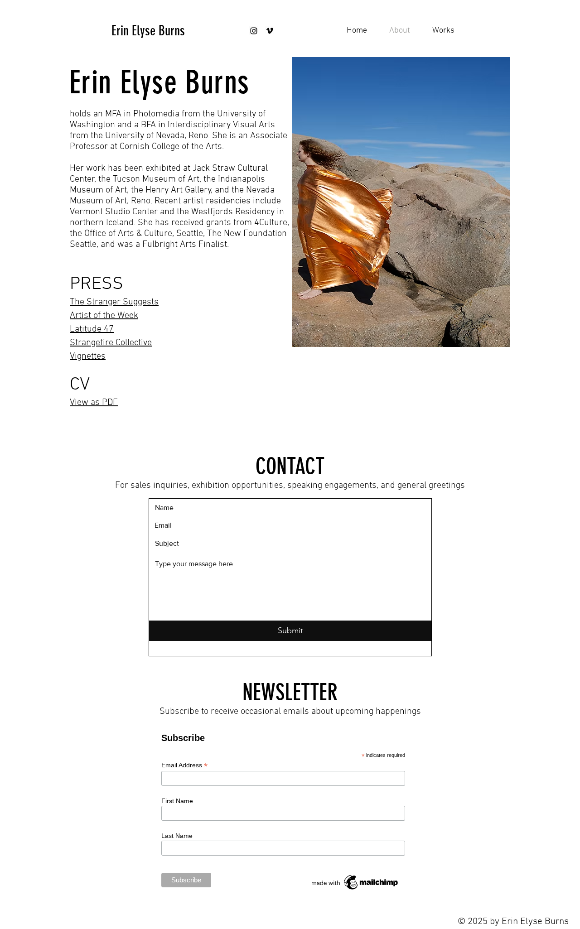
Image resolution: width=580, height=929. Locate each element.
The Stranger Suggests (114, 302)
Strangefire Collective (111, 342)
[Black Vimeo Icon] (269, 30)
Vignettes (88, 356)
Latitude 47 (92, 329)
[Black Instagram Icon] (253, 30)
